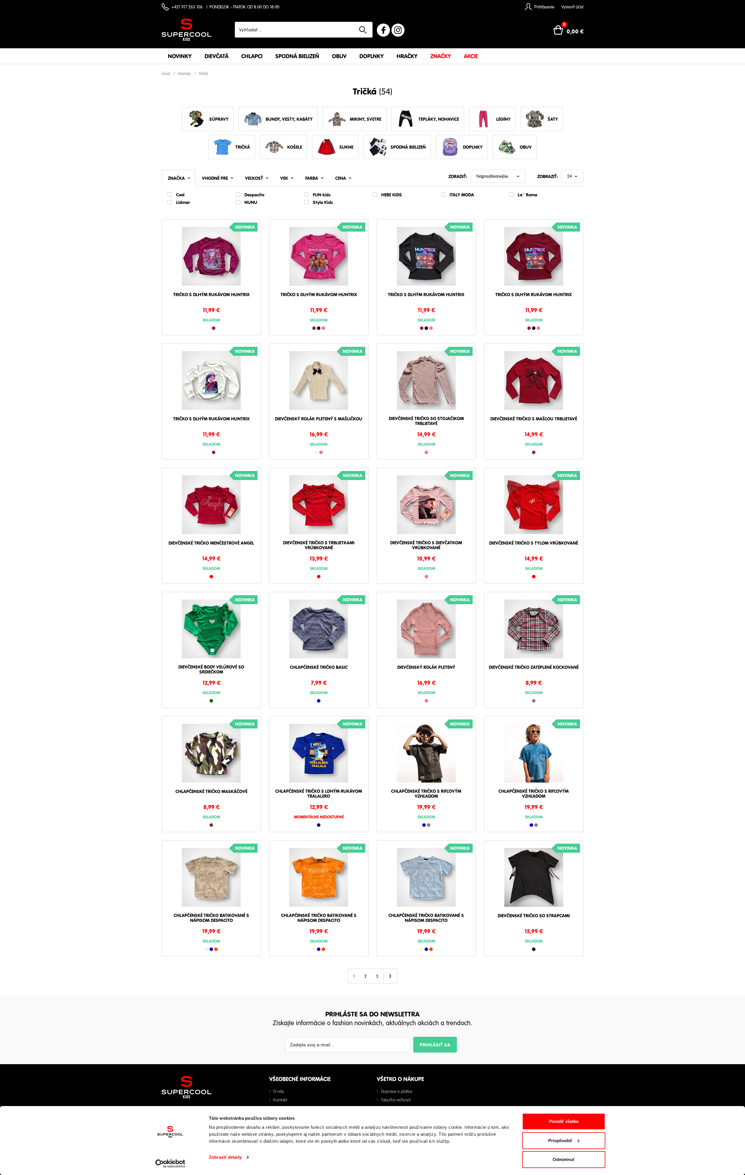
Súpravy (218, 119)
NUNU (250, 202)
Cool (180, 194)
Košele (294, 147)
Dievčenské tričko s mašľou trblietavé (533, 419)
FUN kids (322, 194)
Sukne (346, 147)
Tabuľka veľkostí (396, 1100)
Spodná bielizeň (297, 56)
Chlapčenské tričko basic (319, 667)
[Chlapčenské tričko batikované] (211, 879)
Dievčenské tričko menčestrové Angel (211, 543)
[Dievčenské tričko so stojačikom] (426, 382)
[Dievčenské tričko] (534, 879)
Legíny (503, 119)
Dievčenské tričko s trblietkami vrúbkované (318, 545)
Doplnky (371, 56)
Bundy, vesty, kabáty (289, 119)
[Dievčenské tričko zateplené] (534, 631)
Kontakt (280, 1100)
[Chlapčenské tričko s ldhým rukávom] (318, 755)
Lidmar (183, 202)
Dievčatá (216, 56)
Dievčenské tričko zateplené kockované (534, 667)
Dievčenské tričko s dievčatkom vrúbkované (426, 545)
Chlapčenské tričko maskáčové (211, 791)
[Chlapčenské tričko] (318, 631)
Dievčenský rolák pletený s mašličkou (318, 419)
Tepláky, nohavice (438, 119)
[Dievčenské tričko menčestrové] (211, 506)
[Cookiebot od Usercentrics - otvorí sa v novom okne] (170, 1163)
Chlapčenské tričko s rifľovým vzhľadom (426, 794)
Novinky (180, 56)
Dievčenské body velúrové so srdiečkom (211, 669)
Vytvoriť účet (572, 7)
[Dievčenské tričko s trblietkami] (318, 506)
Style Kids (323, 202)
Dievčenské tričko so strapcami (534, 915)
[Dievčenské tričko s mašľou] (534, 382)
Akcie (471, 56)
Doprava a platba (396, 1091)
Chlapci (251, 56)
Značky (440, 56)
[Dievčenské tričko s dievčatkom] (426, 506)
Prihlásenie (544, 7)
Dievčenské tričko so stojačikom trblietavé (426, 421)
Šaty (553, 119)
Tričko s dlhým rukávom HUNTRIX (211, 294)
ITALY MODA (462, 194)
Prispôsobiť (560, 1140)
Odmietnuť (564, 1159)
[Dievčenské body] (211, 631)
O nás (278, 1091)
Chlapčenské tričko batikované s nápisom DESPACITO (211, 918)
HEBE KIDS (391, 194)
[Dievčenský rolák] (318, 382)
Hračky (407, 56)
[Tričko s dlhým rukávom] (211, 258)
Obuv (339, 56)
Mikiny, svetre (365, 119)
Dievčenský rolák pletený (426, 667)
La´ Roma (527, 194)
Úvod (166, 73)
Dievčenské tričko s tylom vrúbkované (533, 543)
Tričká (203, 73)
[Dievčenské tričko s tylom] (534, 506)
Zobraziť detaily (225, 1157)
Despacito (254, 194)
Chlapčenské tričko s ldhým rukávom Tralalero (318, 794)
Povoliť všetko (564, 1121)
